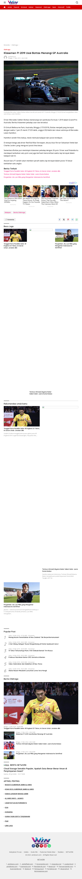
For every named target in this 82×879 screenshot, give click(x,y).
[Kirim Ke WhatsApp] (76, 219)
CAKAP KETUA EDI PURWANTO (16, 803)
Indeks (26, 852)
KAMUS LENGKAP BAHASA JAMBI (16, 794)
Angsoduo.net (56, 864)
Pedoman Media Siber (48, 852)
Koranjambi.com (42, 864)
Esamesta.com (25, 867)
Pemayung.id (39, 869)
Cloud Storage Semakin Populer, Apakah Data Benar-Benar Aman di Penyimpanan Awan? (35, 769)
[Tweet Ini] (63, 219)
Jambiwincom (12, 57)
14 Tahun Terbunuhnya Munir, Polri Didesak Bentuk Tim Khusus (31, 651)
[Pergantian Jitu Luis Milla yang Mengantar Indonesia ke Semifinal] (66, 235)
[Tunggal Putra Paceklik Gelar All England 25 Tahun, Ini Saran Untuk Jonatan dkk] (15, 235)
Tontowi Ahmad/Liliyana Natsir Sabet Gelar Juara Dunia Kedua (26, 174)
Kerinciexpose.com (41, 871)
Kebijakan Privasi (15, 852)
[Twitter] (37, 846)
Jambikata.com (11, 867)
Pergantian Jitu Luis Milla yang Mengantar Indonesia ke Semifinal (27, 177)
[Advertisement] (41, 26)
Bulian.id (28, 869)
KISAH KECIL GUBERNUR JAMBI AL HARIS (19, 789)
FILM (6, 821)
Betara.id (52, 867)
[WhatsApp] (49, 846)
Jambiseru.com (12, 864)
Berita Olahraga (19, 212)
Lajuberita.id (68, 864)
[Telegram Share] (72, 219)
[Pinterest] (41, 846)
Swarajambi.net (15, 869)
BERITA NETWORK (18, 765)
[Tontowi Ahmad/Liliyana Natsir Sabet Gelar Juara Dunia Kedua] (41, 309)
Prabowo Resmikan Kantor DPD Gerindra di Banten (27, 657)
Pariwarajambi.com (66, 867)
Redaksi (61, 852)
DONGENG (9, 812)
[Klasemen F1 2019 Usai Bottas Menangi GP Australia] (9, 736)
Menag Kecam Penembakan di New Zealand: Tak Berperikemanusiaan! (34, 637)
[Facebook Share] (59, 219)
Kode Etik (34, 852)
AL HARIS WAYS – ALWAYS (14, 798)
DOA (6, 807)
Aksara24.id (64, 869)
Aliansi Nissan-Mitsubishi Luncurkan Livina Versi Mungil (28, 671)
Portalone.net (52, 869)
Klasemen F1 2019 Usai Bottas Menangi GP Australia (34, 734)
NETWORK (69, 852)
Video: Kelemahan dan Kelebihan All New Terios (25, 664)
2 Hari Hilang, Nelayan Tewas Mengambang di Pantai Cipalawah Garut (33, 644)
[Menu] (5, 2)
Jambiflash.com (27, 864)
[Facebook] (33, 846)
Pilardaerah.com (40, 867)
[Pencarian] (77, 2)
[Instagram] (45, 846)
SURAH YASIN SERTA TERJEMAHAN (17, 816)
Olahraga (7, 49)
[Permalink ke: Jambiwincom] (5, 57)
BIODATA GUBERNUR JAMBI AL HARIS (18, 785)
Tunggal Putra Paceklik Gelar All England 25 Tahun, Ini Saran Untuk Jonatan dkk (32, 171)
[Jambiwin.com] (12, 2)
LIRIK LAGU (9, 826)
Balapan (8, 212)
